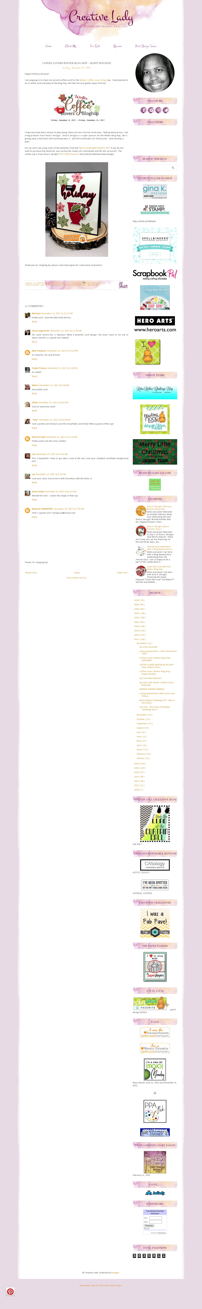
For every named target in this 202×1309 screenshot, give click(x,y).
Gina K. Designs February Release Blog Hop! (159, 508)
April (139, 745)
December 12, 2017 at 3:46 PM (54, 385)
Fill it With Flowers (69, 154)
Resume (118, 46)
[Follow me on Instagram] (151, 113)
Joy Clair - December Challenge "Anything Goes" (154, 708)
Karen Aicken (38, 492)
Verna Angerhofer (41, 331)
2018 (137, 635)
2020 (137, 626)
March (140, 750)
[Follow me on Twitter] (166, 113)
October (141, 719)
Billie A (35, 385)
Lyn (33, 474)
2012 (137, 781)
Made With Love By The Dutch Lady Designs (101, 1286)
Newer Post (31, 573)
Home (48, 46)
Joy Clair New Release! (150, 678)
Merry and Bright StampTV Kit (94, 148)
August (140, 728)
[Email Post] (83, 282)
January (141, 758)
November (142, 715)
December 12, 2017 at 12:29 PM (62, 351)
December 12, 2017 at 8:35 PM (53, 403)
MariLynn (36, 313)
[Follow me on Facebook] (143, 113)
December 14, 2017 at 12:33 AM (60, 492)
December (142, 643)
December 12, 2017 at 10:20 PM (54, 420)
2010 (137, 790)
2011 (137, 785)
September (142, 724)
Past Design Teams (146, 46)
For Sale (95, 46)
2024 (137, 609)
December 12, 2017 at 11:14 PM (61, 437)
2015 (137, 768)
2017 (137, 639)
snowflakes (94, 285)
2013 (137, 777)
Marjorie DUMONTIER (42, 509)
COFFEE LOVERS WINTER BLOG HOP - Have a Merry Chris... (157, 666)
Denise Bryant (39, 437)
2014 (137, 772)
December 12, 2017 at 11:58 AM (66, 331)
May (139, 741)
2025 (137, 605)
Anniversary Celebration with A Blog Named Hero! (159, 548)
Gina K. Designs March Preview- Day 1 (158, 528)
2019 (137, 631)
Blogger (115, 1273)
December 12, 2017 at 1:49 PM (62, 368)
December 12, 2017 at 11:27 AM (57, 313)
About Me (70, 46)
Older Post (122, 573)
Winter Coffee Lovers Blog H (94, 80)
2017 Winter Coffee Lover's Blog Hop (51, 283)
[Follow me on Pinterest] (158, 113)
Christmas (76, 283)
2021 (137, 622)
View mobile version (77, 578)
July (139, 732)
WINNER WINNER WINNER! (151, 689)
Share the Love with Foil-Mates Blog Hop (159, 568)
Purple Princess (39, 368)
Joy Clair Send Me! (148, 647)
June (139, 737)
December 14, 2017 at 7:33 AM (69, 509)
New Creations (39, 351)
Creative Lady (101, 16)
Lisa (34, 454)
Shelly (35, 403)
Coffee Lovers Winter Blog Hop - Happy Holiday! (155, 672)
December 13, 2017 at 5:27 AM (51, 474)
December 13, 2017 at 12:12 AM (52, 454)
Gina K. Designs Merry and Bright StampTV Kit (64, 285)
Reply (34, 322)
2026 (137, 600)
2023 (137, 613)
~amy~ (35, 420)
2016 (137, 764)
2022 (137, 618)
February (141, 754)
